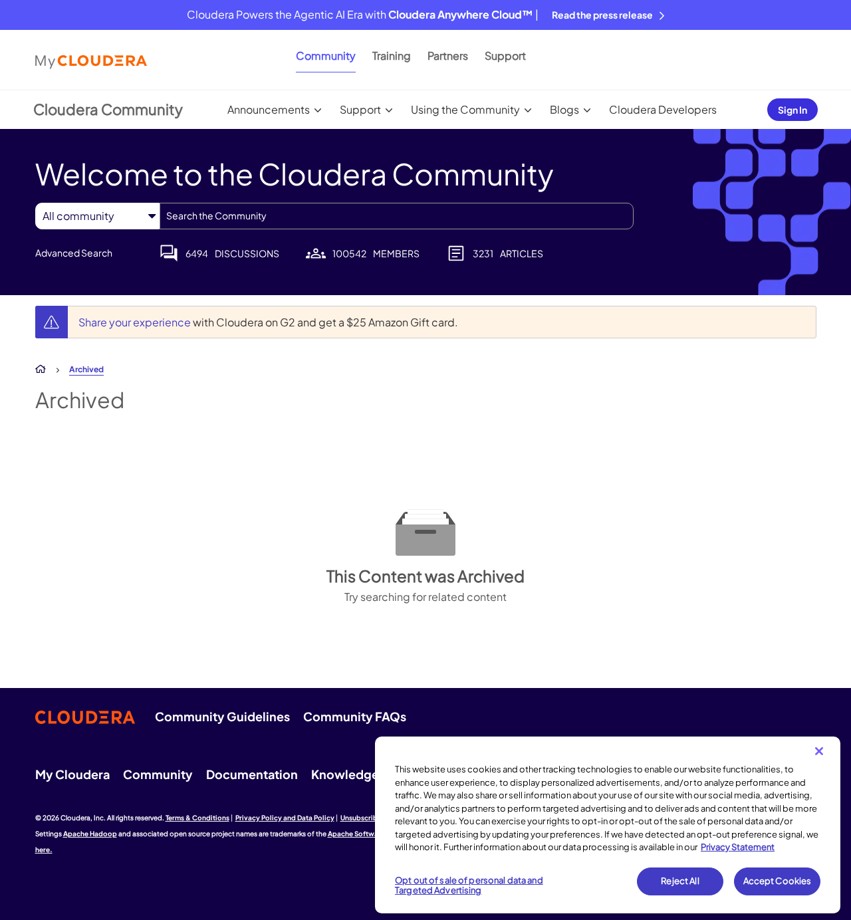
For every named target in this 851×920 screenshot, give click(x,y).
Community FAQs (354, 716)
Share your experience (135, 322)
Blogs (564, 109)
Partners (447, 55)
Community (326, 55)
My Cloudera (72, 774)
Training (391, 55)
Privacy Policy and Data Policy (284, 818)
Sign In (792, 110)
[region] (607, 825)
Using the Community (465, 109)
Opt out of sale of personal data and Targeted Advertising (469, 885)
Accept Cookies (777, 880)
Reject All (680, 880)
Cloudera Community (108, 109)
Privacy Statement (738, 847)
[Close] (819, 751)
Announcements (268, 109)
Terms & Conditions (197, 818)
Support (505, 55)
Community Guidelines (222, 716)
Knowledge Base (360, 774)
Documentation (252, 774)
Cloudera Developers (663, 109)
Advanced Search (73, 253)
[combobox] (397, 216)
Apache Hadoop (90, 834)
